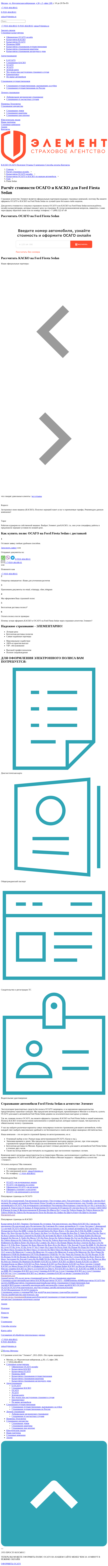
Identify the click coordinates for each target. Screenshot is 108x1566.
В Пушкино (63, 1208)
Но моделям (48, 1235)
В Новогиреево (39, 1208)
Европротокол (12, 74)
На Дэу (58, 1254)
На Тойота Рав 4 (26, 1240)
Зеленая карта (12, 70)
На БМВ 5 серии (26, 1231)
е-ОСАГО (18, 1205)
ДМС (31, 1292)
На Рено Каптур (75, 1240)
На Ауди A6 (78, 1259)
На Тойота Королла (92, 1210)
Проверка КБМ (13, 44)
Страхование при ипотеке (18, 115)
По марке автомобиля (16, 77)
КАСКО (5, 165)
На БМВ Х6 (41, 1259)
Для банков (34, 1224)
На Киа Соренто (8, 1235)
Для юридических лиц (75, 1203)
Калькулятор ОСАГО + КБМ (56, 1280)
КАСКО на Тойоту (50, 1261)
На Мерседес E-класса (65, 1252)
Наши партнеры (8, 122)
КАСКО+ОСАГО (76, 1285)
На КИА (38, 1235)
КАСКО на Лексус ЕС (68, 1269)
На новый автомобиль (19, 1203)
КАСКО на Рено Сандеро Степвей (84, 1264)
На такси (71, 1231)
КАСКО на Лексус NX (47, 1269)
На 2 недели (96, 1205)
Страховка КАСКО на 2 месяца (31, 1273)
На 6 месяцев (49, 1226)
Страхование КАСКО (16, 63)
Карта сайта (6, 1330)
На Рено (101, 1238)
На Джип (66, 1254)
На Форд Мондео (37, 1245)
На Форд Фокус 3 (58, 1231)
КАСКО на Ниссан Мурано (80, 1266)
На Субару (40, 1247)
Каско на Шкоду (16, 1264)
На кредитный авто (21, 1226)
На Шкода (52, 1210)
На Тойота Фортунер (58, 1240)
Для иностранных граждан (55, 1292)
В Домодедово (15, 1208)
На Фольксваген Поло (33, 1212)
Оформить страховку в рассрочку (21, 1189)
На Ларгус (101, 1233)
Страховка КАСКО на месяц (58, 1273)
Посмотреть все (8, 1215)
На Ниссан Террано (10, 1261)
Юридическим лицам (10, 120)
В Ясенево (42, 1210)
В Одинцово (52, 1208)
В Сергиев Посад (77, 1208)
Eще (87, 1283)
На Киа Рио (90, 1233)
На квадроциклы (35, 1285)
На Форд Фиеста (94, 1257)
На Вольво (49, 1212)
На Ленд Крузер (14, 1233)
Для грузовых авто (58, 1201)
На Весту (26, 1233)
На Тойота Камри (75, 1210)
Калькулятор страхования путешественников (26, 47)
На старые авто (61, 1285)
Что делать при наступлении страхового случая (27, 72)
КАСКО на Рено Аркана (35, 1264)
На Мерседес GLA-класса (82, 1250)
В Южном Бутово (9, 1210)
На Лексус (52, 1243)
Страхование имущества (12, 106)
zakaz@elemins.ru (8, 16)
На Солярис (41, 1243)
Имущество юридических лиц (25, 1295)
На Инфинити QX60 (45, 1254)
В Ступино (90, 1208)
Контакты (5, 129)
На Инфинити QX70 (26, 1254)
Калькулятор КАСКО (16, 39)
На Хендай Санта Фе (26, 1259)
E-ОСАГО (11, 60)
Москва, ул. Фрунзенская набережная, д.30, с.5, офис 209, (27, 3)
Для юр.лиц (6, 1295)
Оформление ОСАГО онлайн (19, 37)
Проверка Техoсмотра (11, 104)
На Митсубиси (54, 1250)
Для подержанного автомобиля (37, 1205)
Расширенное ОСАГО (18, 1290)
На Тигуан (76, 1238)
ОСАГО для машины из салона (20, 1185)
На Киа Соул (95, 1243)
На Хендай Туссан (77, 1245)
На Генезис (76, 1254)
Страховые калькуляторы (12, 33)
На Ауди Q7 (29, 1247)
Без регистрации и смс (54, 1228)
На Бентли (101, 1245)
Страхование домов (15, 110)
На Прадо (31, 1243)
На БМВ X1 (91, 1245)
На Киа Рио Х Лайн (76, 1233)
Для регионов (31, 1201)
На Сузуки (62, 1210)
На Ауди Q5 (6, 1247)
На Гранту (36, 1233)
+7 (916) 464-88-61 (9, 8)
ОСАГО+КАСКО (20, 1228)
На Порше (73, 1247)
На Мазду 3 (70, 1235)
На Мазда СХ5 (34, 1238)
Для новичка (57, 1205)
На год (87, 1205)
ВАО (104, 1208)
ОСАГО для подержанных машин (21, 1182)
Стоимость (33, 1290)
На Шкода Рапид (71, 1212)
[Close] (2, 1548)
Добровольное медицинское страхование (24, 97)
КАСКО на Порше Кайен (56, 1266)
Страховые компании (10, 124)
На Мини (65, 1250)
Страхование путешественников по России (25, 88)
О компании (39, 165)
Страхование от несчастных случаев (22, 99)
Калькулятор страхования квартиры (22, 49)
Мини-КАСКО (79, 1224)
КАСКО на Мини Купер (12, 1266)
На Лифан (59, 1212)
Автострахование (9, 56)
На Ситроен (44, 1257)
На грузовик (46, 1224)
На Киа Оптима (59, 1233)
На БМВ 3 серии (91, 1231)
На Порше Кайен (83, 1235)
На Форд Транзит (20, 1245)
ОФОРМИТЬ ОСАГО (11, 1564)
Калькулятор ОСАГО (15, 42)
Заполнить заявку (9, 548)
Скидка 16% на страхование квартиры (58, 1278)
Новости (5, 1313)
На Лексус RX (54, 1259)
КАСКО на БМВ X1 (88, 1269)
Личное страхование (10, 92)
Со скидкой (6, 1228)
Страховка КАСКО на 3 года (51, 1271)
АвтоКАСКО (7, 1285)
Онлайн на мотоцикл (55, 1203)
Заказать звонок (8, 30)
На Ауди (88, 1259)
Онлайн (86, 1201)
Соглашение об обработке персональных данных (23, 1335)
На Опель (91, 1247)
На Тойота (18, 1212)
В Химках (27, 1208)
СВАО (99, 1208)
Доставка (89, 1226)
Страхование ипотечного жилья (25, 1299)
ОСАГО (10, 65)
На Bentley (36, 1261)
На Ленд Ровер (94, 1252)
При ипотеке (72, 1292)
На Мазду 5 (63, 1245)
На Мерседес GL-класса (44, 1252)
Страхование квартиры (16, 113)
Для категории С (74, 1201)
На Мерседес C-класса (22, 1252)
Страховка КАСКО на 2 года (78, 1271)
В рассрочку (43, 1201)
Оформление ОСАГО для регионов (22, 1187)
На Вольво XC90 (96, 1254)
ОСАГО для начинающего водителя (22, 1192)
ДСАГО (9, 67)
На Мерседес (81, 1252)
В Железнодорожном (27, 1210)
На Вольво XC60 (9, 1257)
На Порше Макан (65, 1243)
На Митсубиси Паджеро (12, 1250)
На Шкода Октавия (88, 1212)
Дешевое (25, 1224)
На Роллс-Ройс (61, 1247)
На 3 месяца (95, 1201)
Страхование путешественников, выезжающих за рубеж (31, 86)
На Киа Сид (46, 1233)
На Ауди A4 (66, 1259)
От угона (80, 1226)
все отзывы (37, 496)
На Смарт (49, 1247)
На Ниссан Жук (99, 1259)
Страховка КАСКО (80, 1273)
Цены (43, 1203)
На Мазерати (25, 1261)
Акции (4, 127)
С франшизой (100, 1226)
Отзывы (30, 165)
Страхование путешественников (15, 81)
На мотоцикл (36, 1226)
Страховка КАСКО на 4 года (25, 1271)
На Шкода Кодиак (89, 1238)
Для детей (38, 1292)
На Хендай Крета (42, 1231)
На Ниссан (100, 1247)
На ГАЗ (85, 1254)
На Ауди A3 (18, 1247)
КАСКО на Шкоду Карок (70, 1261)
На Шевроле (33, 1257)
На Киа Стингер (81, 1243)
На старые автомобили (65, 1226)
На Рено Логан (48, 1238)
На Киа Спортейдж (25, 1235)
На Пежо (82, 1247)
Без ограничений (17, 1201)
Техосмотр (41, 1297)
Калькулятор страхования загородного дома (26, 51)
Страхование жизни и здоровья (15, 1292)
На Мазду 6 (59, 1235)
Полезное (21, 165)
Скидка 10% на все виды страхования (24, 1278)
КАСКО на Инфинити (34, 1266)
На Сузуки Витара (77, 1257)
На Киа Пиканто (91, 1240)
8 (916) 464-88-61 (8, 12)
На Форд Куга (51, 1245)
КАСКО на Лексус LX (27, 1269)
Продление (34, 1203)
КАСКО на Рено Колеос (58, 1264)
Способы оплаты (53, 165)
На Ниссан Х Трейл (18, 1238)
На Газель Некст (93, 1228)
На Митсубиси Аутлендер (35, 1250)
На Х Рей (79, 1231)
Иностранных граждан (73, 1205)
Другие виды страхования (12, 1297)
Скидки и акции (20, 1285)
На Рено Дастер (41, 1240)
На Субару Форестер (59, 1257)
